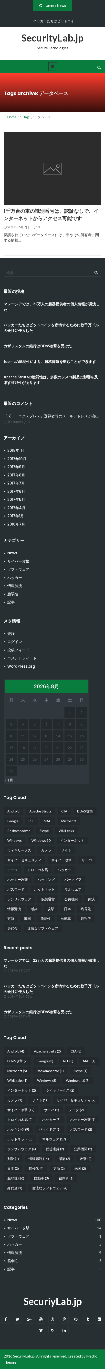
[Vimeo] (41, 1331)
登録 (11, 633)
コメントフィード (22, 658)
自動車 (66, 918)
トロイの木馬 (37, 870)
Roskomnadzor (18, 831)
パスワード (15, 889)
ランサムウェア (19, 899)
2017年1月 (15, 515)
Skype (44, 831)
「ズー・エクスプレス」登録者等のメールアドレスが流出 (51, 416)
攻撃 (50, 909)
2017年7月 (16, 483)
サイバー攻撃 (18, 561)
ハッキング (46, 879)
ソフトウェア (18, 569)
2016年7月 (16, 524)
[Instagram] (53, 1331)
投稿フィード (18, 650)
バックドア (73, 879)
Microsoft (68, 821)
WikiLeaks (66, 831)
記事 (11, 602)
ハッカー (14, 577)
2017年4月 (16, 507)
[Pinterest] (64, 1319)
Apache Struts (40, 811)
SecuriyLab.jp (52, 1301)
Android (13, 811)
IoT (31, 821)
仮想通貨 (48, 899)
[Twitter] (17, 1319)
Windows (14, 840)
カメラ (46, 850)
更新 (10, 918)
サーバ (87, 860)
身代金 (12, 928)
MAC (48, 821)
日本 (67, 909)
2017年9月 (16, 466)
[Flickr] (99, 1319)
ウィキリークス (19, 850)
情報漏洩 (14, 585)
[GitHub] (76, 1319)
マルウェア (73, 889)
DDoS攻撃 (85, 811)
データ (12, 870)
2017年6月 (16, 491)
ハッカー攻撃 (17, 879)
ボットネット (44, 889)
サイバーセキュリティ (24, 860)
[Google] (29, 1319)
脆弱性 (12, 594)
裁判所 (86, 918)
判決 (91, 899)
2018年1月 (15, 450)
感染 (34, 909)
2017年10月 (16, 458)
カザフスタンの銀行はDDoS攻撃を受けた (38, 346)
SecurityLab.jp (52, 38)
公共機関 (71, 899)
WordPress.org (21, 666)
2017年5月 (16, 499)
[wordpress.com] (41, 1319)
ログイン (14, 641)
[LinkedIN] (64, 1331)
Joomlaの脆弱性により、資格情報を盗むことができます (50, 361)
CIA (64, 811)
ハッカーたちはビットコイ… (55, 21)
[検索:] (52, 272)
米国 (27, 918)
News (15, 202)
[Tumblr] (88, 1319)
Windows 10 (41, 840)
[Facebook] (6, 1319)
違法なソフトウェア (42, 928)
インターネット (72, 840)
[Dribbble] (53, 1319)
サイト (66, 850)
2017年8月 (16, 475)
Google (13, 821)
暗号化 (86, 909)
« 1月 (9, 780)
